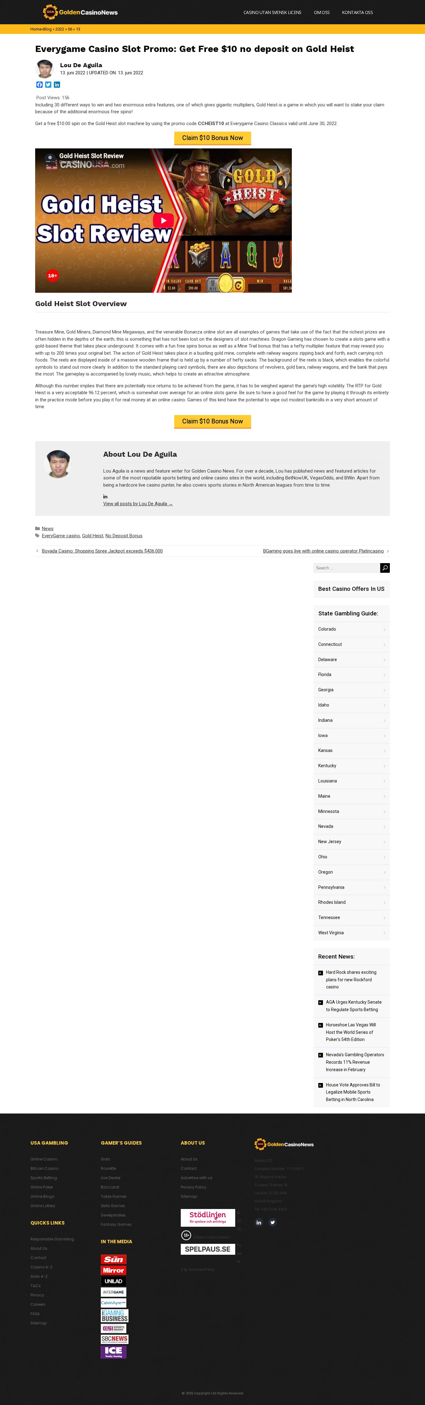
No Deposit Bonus (123, 536)
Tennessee (329, 917)
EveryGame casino (61, 536)
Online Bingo (42, 1196)
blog (47, 29)
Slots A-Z (39, 1276)
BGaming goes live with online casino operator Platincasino (323, 551)
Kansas (325, 750)
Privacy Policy (193, 1187)
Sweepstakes (113, 1215)
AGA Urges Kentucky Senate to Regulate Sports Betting (354, 1006)
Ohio (322, 856)
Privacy (37, 1295)
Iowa (323, 735)
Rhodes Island (332, 902)
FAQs (35, 1313)
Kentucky (327, 765)
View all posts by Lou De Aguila (138, 503)
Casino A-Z (41, 1267)
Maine (324, 796)
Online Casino (43, 1159)
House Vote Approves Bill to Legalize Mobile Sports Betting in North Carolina (353, 1092)
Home (35, 29)
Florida (324, 674)
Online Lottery (42, 1205)
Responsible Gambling (52, 1239)
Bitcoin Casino (44, 1168)
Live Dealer (110, 1177)
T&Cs (35, 1285)
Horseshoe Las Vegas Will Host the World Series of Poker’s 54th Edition (351, 1032)
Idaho (323, 704)
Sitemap (38, 1323)
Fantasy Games (116, 1224)
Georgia (326, 689)
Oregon (325, 872)
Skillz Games (113, 1205)
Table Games (114, 1196)
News (48, 528)
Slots (105, 1159)
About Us (38, 1248)
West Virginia (331, 932)
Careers (37, 1304)
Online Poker (41, 1187)
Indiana (325, 720)
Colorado (327, 629)
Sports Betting (43, 1177)
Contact (38, 1257)
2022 (59, 29)
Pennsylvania (331, 887)
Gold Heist (92, 536)
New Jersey (329, 841)
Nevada (325, 826)
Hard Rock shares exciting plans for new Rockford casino (351, 980)
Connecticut (330, 644)
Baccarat (110, 1187)
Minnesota (328, 811)
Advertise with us (197, 1177)
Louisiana (327, 780)
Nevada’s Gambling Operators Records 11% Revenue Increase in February (355, 1062)
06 (70, 29)
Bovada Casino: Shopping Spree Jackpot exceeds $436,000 (102, 551)
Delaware (327, 659)
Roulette (108, 1168)
